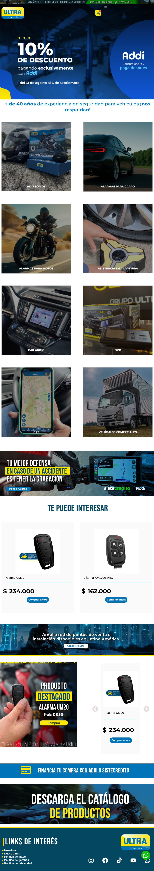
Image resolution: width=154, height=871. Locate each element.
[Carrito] (98, 13)
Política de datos (14, 856)
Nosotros (9, 850)
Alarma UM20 (115, 712)
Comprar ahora (37, 599)
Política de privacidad (17, 863)
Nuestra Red (11, 853)
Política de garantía (15, 860)
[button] (146, 709)
